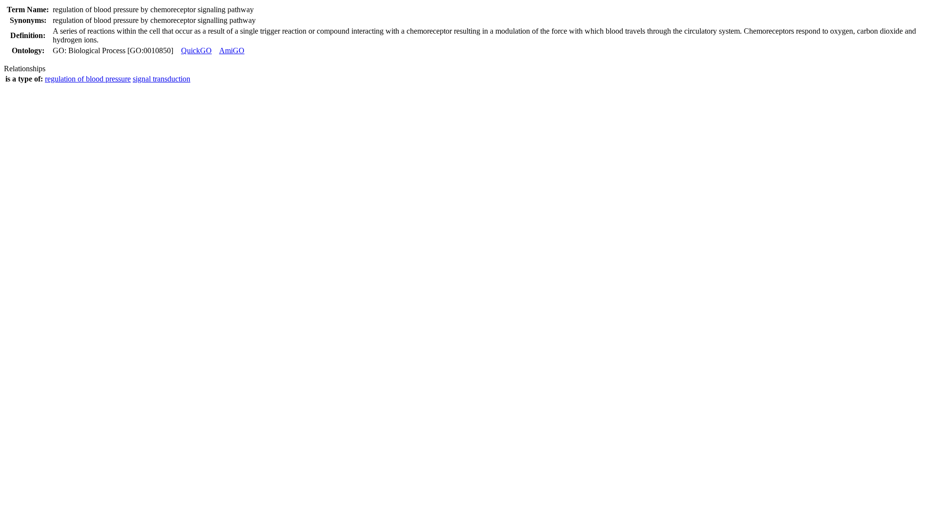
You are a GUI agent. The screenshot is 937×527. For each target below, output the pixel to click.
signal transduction (161, 79)
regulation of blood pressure (88, 79)
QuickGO (196, 50)
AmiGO (231, 50)
